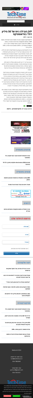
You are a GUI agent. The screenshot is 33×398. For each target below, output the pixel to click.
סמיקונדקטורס (24, 303)
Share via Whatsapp (24, 106)
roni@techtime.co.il (16, 359)
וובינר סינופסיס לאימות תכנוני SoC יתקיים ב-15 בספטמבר (17, 156)
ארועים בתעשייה (23, 149)
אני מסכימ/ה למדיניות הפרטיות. (19, 248)
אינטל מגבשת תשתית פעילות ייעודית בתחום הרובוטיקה (18, 335)
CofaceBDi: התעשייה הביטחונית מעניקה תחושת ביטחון (17, 179)
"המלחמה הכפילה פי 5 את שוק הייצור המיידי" (18, 282)
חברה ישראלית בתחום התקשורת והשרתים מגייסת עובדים (17, 210)
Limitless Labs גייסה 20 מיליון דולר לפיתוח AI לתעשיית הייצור (17, 294)
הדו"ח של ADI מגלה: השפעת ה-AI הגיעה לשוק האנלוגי (17, 317)
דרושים (27, 203)
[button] (17, 24)
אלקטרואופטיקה (16, 109)
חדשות (9, 109)
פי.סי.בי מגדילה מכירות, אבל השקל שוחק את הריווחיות (18, 269)
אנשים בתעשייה (23, 171)
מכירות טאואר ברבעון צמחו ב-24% (21, 329)
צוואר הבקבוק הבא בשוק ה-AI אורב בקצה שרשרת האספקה (16, 288)
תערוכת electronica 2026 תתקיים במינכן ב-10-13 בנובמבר (16, 163)
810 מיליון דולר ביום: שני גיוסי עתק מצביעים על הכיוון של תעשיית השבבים (17, 323)
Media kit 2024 (16, 350)
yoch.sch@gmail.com (16, 370)
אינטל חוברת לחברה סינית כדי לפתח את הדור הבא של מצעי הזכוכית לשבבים (17, 276)
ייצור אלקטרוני (24, 262)
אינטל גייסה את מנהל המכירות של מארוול (19, 184)
